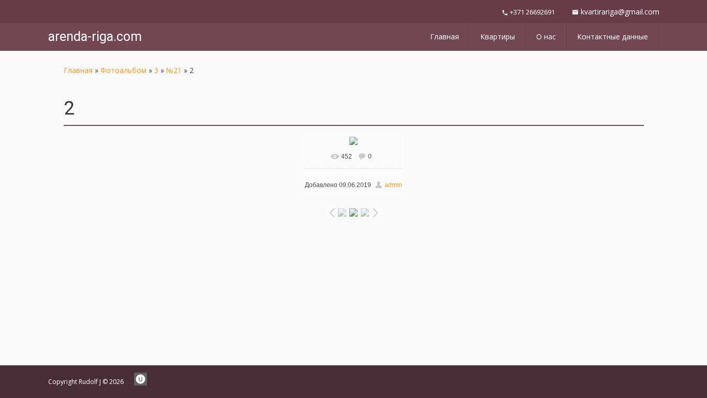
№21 (174, 70)
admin (393, 185)
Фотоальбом (123, 70)
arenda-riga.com (95, 36)
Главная (78, 70)
